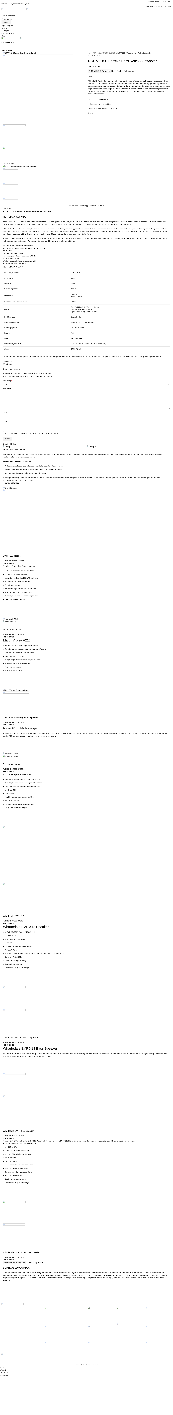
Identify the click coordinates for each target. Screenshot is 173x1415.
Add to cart (103, 99)
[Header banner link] (86, 707)
